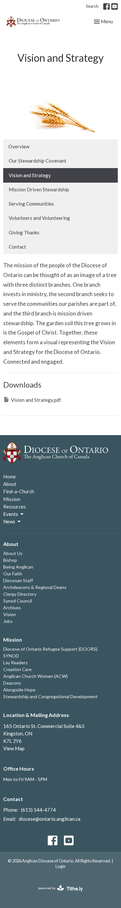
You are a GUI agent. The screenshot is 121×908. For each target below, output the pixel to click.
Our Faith (12, 573)
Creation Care (17, 669)
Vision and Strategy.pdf (36, 400)
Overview (18, 146)
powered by (57, 893)
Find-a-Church (18, 491)
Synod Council (17, 601)
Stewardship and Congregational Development (50, 696)
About (9, 484)
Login (60, 866)
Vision (9, 614)
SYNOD (11, 655)
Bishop (10, 560)
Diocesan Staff (18, 580)
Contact (17, 247)
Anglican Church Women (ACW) (35, 676)
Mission (11, 499)
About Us (13, 553)
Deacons (12, 683)
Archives (12, 607)
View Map (14, 748)
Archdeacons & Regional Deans (34, 587)
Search (92, 6)
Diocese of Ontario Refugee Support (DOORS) (50, 649)
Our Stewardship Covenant (37, 161)
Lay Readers (15, 662)
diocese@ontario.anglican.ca (49, 819)
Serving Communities (31, 204)
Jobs (8, 621)
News (9, 521)
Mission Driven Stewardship (39, 189)
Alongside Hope (19, 689)
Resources (14, 506)
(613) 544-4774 (38, 810)
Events (10, 514)
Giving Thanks (24, 232)
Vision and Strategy (30, 175)
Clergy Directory (19, 594)
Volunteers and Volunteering (39, 218)
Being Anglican (18, 567)
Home (9, 476)
